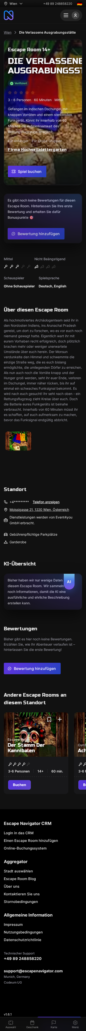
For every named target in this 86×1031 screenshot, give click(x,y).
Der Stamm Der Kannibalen (26, 748)
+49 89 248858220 (57, 3)
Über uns (11, 886)
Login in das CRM (18, 833)
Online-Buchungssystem (25, 848)
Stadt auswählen (18, 871)
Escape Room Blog (20, 878)
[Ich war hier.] (59, 719)
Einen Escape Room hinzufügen (31, 840)
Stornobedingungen (21, 901)
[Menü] (71, 15)
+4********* (19, 502)
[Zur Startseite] (8, 15)
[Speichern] (49, 719)
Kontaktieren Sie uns (22, 894)
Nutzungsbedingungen (23, 932)
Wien (7, 32)
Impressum (13, 924)
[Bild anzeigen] (18, 441)
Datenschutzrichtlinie (22, 940)
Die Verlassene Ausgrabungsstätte (47, 32)
